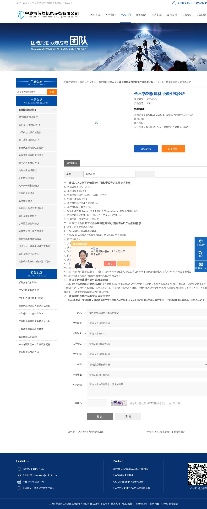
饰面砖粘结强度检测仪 (30, 132)
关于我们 (110, 14)
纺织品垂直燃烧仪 (28, 216)
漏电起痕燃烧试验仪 (29, 163)
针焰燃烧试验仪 (26, 178)
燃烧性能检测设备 (28, 110)
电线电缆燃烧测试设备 (30, 239)
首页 (82, 82)
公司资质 (172, 14)
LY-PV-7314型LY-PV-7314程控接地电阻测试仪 (133, 488)
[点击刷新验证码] (119, 403)
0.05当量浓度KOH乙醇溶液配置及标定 (38, 344)
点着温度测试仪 (26, 193)
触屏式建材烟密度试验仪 (31, 155)
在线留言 (187, 14)
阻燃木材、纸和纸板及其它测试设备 (37, 246)
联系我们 (173, 148)
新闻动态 (141, 14)
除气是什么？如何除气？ (31, 313)
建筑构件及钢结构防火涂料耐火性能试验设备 (38, 261)
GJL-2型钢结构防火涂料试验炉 (128, 482)
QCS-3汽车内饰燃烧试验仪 (91, 432)
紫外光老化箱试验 (28, 282)
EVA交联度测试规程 (29, 290)
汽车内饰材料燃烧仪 (29, 185)
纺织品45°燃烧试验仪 (29, 125)
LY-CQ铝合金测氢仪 (123, 475)
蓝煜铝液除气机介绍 (29, 352)
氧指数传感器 (25, 201)
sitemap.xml (141, 504)
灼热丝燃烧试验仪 (28, 170)
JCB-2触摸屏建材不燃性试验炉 (169, 432)
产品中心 (126, 14)
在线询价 (146, 148)
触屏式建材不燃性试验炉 (31, 231)
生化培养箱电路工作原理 (31, 298)
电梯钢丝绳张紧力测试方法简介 (34, 306)
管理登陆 (173, 504)
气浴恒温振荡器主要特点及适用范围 (37, 321)
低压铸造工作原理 (28, 337)
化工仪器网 (128, 504)
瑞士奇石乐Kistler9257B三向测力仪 (130, 469)
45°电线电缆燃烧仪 (28, 117)
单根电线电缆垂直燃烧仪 (31, 208)
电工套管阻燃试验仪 (29, 140)
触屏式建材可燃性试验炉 (31, 147)
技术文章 (156, 14)
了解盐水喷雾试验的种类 (31, 329)
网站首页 (95, 14)
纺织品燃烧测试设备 (29, 254)
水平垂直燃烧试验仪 (29, 223)
